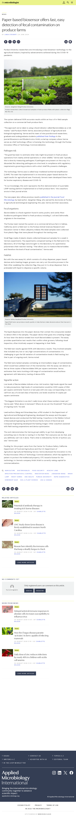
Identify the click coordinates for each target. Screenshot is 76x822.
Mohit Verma (16, 477)
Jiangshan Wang (59, 474)
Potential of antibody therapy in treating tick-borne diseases (28, 507)
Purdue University (44, 477)
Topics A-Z (59, 756)
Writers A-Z (9, 759)
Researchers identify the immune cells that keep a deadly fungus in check (31, 547)
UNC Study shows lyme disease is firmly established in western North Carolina (30, 527)
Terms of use (52, 805)
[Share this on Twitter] (10, 42)
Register (40, 591)
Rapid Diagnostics (62, 477)
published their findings (46, 136)
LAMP (7, 477)
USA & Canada (46, 480)
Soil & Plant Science (29, 480)
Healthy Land (52, 470)
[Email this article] (18, 42)
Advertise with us (38, 759)
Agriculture (10, 470)
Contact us (35, 756)
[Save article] (70, 42)
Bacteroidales (23, 470)
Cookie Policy (24, 805)
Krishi (70, 474)
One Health (29, 477)
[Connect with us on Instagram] (54, 773)
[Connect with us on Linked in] (59, 773)
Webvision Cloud (44, 814)
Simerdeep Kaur (11, 480)
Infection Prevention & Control (18, 474)
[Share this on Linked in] (14, 42)
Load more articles (25, 562)
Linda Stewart (11, 34)
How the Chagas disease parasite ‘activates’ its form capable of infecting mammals (31, 635)
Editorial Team (61, 759)
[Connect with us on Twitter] (65, 773)
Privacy (38, 805)
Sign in (44, 38)
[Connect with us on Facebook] (71, 773)
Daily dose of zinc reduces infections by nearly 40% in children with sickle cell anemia (30, 657)
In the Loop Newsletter (15, 763)
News (4, 14)
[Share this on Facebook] (6, 42)
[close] (71, 38)
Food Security (38, 470)
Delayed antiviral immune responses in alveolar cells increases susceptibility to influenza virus (31, 613)
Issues (6, 756)
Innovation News (42, 474)
